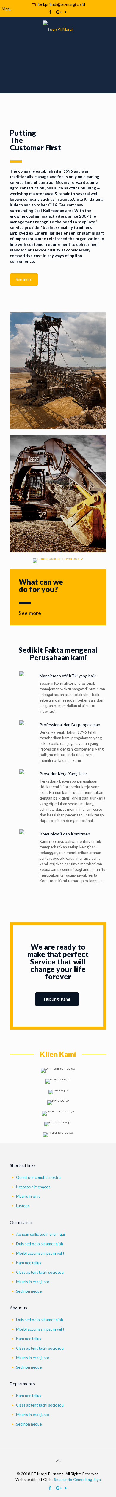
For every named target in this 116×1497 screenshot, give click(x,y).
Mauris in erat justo (32, 1281)
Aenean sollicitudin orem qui (40, 1234)
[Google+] (58, 12)
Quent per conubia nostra (38, 1177)
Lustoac (22, 1205)
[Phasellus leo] (58, 560)
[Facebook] (50, 12)
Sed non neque (29, 1291)
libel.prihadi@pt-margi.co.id (61, 4)
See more (30, 613)
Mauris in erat (28, 1196)
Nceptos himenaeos (33, 1186)
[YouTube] (66, 12)
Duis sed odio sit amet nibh (39, 1243)
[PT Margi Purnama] (58, 29)
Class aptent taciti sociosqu (40, 1272)
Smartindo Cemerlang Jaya (77, 1479)
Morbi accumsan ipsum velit (40, 1253)
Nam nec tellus (28, 1262)
